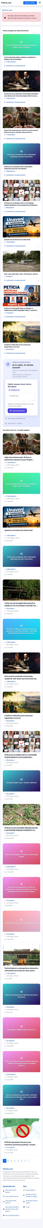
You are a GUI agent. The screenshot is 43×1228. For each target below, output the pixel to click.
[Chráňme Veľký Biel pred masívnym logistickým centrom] (21, 338)
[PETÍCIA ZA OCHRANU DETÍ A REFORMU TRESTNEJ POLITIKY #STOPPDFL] (21, 160)
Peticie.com (6, 3)
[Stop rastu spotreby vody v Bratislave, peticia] (21, 267)
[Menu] (40, 3)
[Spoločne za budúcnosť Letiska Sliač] (21, 232)
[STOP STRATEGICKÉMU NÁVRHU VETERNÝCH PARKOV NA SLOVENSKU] (21, 51)
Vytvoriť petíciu (19, 411)
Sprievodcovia (9, 1186)
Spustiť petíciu (30, 3)
